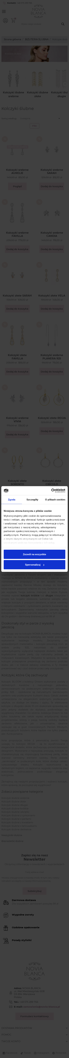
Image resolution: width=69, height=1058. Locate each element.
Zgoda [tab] (11, 499)
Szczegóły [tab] (32, 499)
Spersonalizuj (32, 564)
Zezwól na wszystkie (34, 554)
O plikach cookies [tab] (55, 499)
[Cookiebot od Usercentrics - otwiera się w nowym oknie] (51, 491)
